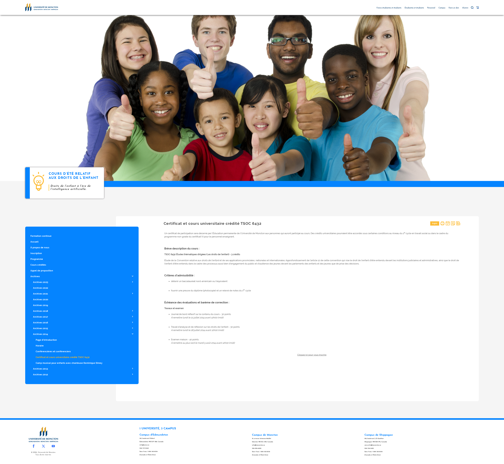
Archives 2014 (40, 334)
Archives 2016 (40, 322)
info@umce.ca (144, 445)
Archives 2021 (40, 293)
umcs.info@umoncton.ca (372, 445)
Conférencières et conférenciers (53, 351)
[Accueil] (41, 7)
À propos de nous (39, 247)
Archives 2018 (40, 311)
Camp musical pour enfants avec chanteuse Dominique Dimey (69, 363)
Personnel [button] (431, 8)
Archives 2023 (40, 282)
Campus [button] (442, 8)
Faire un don (454, 8)
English (434, 223)
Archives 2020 (40, 299)
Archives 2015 (40, 328)
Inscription (36, 253)
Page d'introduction (46, 340)
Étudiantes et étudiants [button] (414, 8)
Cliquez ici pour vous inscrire (311, 355)
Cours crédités (38, 265)
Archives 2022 (40, 288)
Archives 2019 (40, 305)
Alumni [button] (465, 8)
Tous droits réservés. (43, 455)
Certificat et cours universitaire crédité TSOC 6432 (63, 357)
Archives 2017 (40, 317)
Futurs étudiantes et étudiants (389, 8)
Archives (35, 276)
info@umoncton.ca (258, 445)
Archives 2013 (40, 369)
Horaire (40, 345)
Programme (36, 259)
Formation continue (40, 236)
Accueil (34, 242)
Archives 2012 (40, 374)
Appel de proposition (41, 270)
